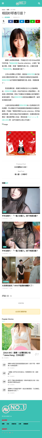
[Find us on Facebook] (2, 433)
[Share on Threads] (27, 21)
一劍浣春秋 (7, 17)
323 (11, 218)
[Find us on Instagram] (7, 433)
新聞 (8, 9)
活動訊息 (14, 424)
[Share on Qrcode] (37, 21)
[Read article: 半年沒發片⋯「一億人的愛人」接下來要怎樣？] (21, 200)
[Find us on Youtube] (10, 433)
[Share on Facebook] (10, 21)
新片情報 (13, 9)
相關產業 (25, 424)
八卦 (5, 212)
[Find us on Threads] (4, 433)
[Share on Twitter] (16, 21)
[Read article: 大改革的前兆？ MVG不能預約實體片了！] (21, 270)
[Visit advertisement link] (21, 143)
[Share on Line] (32, 21)
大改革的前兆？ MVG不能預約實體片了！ (18, 286)
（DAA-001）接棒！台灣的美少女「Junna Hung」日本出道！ (16, 354)
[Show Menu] (3, 3)
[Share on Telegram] (21, 21)
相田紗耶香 (7, 69)
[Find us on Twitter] (12, 433)
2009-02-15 (16, 17)
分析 (8, 424)
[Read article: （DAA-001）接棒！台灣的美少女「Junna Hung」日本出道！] (21, 336)
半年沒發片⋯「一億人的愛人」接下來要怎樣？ (20, 216)
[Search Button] (39, 3)
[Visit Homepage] (21, 3)
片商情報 (6, 281)
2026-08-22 (5, 218)
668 (11, 288)
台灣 (20, 424)
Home (3, 9)
